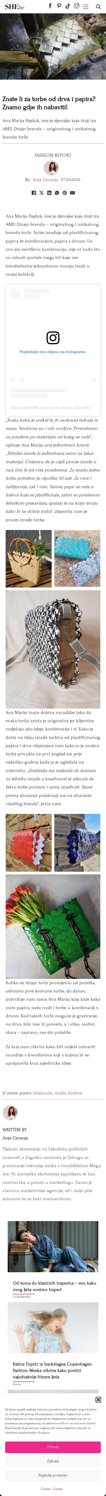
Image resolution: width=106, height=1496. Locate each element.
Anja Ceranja (45, 179)
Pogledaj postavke (53, 1475)
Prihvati (53, 1447)
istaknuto (42, 1093)
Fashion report (53, 155)
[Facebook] (34, 193)
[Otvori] (98, 6)
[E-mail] (72, 193)
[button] (98, 1399)
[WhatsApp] (57, 193)
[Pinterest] (64, 193)
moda (60, 1093)
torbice (75, 1093)
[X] (41, 193)
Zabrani (53, 1461)
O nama (45, 1488)
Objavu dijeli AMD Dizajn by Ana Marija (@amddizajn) (53, 408)
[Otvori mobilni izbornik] (85, 7)
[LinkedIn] (49, 193)
